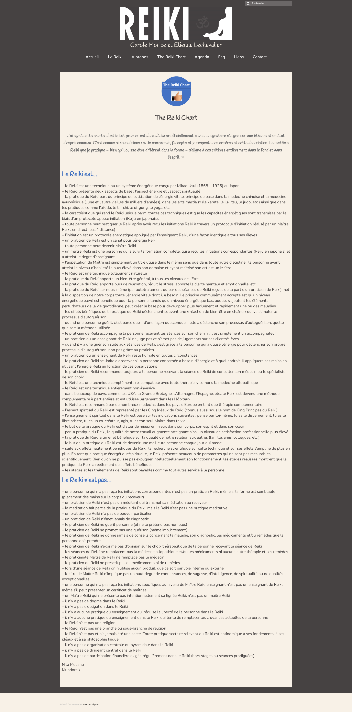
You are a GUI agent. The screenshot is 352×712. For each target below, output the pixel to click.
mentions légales (91, 704)
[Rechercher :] (268, 3)
